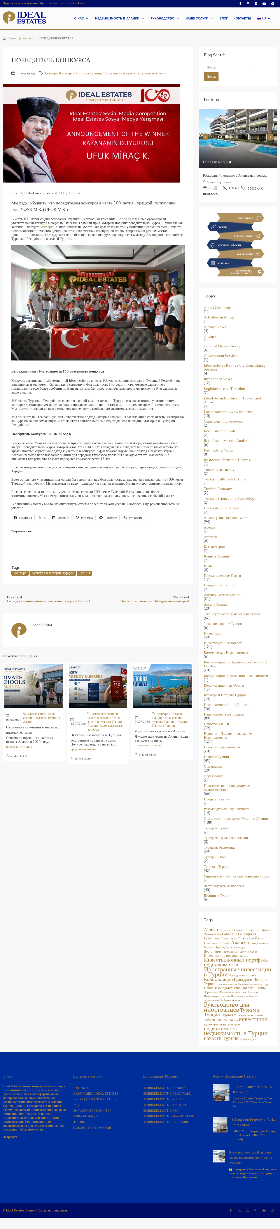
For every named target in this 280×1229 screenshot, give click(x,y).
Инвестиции (213, 633)
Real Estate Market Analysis (227, 441)
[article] (238, 155)
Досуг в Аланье (215, 605)
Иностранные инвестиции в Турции (237, 971)
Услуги (209, 1019)
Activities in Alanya (220, 317)
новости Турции (221, 1038)
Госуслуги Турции (214, 947)
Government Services (221, 356)
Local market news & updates (228, 412)
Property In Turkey (234, 938)
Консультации (218, 979)
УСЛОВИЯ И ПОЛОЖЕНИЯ (92, 1128)
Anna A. (74, 193)
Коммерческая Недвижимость (226, 653)
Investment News (218, 379)
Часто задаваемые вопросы (224, 886)
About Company (217, 308)
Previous (205, 137)
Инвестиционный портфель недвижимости (236, 962)
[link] (238, 138)
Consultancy (226, 930)
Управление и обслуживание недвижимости (237, 876)
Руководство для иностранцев (226, 1007)
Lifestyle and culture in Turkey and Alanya (232, 400)
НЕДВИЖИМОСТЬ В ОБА (160, 1111)
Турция (84, 573)
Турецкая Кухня (216, 828)
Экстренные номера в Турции (95, 734)
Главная (12, 38)
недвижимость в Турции (236, 1033)
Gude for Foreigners (239, 934)
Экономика (224, 1020)
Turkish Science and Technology (230, 499)
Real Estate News (218, 450)
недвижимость (220, 1028)
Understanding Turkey (222, 508)
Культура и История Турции (80, 73)
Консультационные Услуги (224, 685)
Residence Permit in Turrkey (227, 460)
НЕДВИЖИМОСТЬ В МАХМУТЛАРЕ (168, 1116)
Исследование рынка (242, 975)
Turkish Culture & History (225, 479)
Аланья (239, 942)
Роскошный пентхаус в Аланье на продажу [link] (235, 175)
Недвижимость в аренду (253, 984)
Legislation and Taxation (224, 389)
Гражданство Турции (219, 585)
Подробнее (10, 1137)
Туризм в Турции (163, 726)
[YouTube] (256, 1210)
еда (236, 1020)
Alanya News (215, 327)
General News (212, 934)
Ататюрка (47, 227)
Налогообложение (227, 984)
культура (20, 573)
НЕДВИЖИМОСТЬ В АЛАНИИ (164, 1088)
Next (270, 137)
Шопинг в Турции (217, 896)
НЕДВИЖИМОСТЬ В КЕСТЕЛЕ (164, 1099)
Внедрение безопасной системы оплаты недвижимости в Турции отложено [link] (250, 1157)
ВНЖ (208, 566)
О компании (213, 766)
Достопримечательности (222, 595)
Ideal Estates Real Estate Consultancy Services (234, 367)
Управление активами (248, 1015)
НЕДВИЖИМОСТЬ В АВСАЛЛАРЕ (167, 1093)
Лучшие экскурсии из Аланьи (160, 730)
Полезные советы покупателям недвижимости (227, 788)
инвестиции (253, 1019)
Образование (36, 714)
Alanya (211, 929)
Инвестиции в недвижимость (226, 955)
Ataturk (210, 337)
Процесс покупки (217, 799)
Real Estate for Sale (220, 431)
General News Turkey (222, 346)
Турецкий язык (215, 857)
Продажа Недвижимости (234, 996)
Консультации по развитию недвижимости (236, 676)
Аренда (209, 527)
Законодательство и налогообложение (103, 716)
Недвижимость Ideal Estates (226, 705)
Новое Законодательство (222, 988)
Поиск (211, 76)
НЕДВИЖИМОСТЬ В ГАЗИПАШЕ (166, 1122)
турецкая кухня (248, 1039)
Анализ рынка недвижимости (226, 518)
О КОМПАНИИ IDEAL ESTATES (95, 1093)
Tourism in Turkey (219, 470)
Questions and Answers (223, 422)
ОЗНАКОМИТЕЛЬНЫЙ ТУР (92, 1111)
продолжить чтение (19, 747)
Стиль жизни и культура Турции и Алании (135, 73)
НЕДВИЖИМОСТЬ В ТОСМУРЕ (165, 1105)
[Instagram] (248, 1210)
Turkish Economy (218, 489)
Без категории (214, 547)
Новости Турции (216, 757)
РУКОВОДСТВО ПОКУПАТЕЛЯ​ (95, 1099)
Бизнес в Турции (216, 556)
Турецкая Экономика (219, 847)
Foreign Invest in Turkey (252, 930)
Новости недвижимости (222, 747)
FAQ (76, 1105)
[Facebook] (231, 1210)
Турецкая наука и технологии (226, 838)
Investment (212, 938)
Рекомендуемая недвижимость (226, 809)
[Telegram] (273, 1210)
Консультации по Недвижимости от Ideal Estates (235, 664)
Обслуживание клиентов (232, 992)
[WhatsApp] (264, 1210)
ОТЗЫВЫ (79, 1122)
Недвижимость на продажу (224, 714)
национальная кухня (229, 1024)
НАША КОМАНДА (86, 1116)
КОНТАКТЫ (81, 1088)
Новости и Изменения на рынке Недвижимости (228, 736)
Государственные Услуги (222, 576)
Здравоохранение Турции (223, 624)
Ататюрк (28, 38)
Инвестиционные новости (223, 643)
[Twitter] (240, 1210)
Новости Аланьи (216, 724)
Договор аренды (234, 947)
